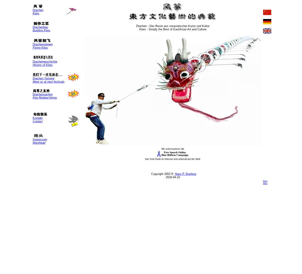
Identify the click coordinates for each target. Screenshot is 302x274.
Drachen (38, 10)
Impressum (40, 139)
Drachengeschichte (45, 61)
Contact (38, 121)
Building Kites (41, 30)
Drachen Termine (43, 78)
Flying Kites (40, 47)
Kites (36, 13)
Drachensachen (43, 94)
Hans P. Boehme (185, 174)
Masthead (39, 142)
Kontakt (38, 118)
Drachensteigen (43, 44)
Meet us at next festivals (49, 81)
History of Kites (43, 65)
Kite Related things (45, 97)
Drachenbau (40, 27)
